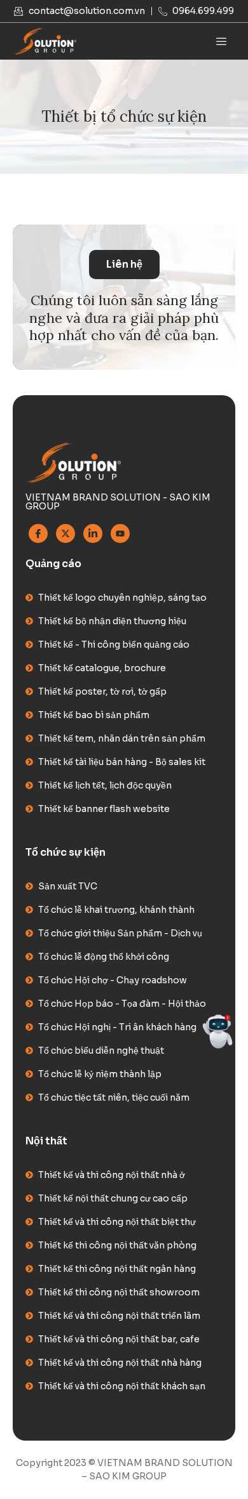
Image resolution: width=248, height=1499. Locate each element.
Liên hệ (124, 264)
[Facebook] (38, 533)
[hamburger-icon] (221, 41)
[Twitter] (65, 533)
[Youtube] (120, 533)
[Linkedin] (92, 533)
